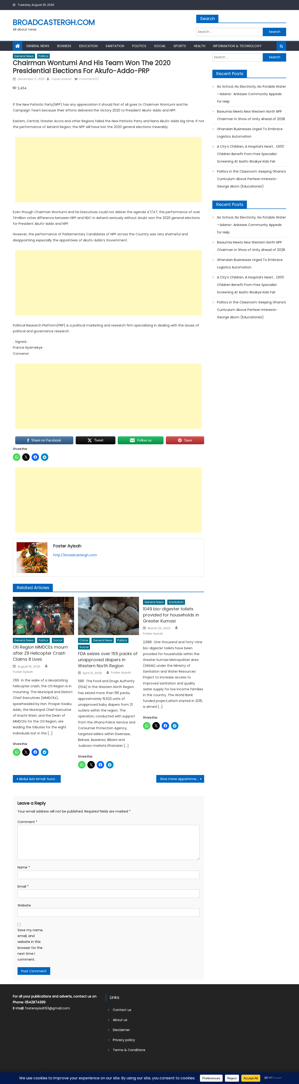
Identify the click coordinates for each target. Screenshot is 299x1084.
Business (64, 46)
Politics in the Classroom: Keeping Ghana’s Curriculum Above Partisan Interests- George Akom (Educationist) (251, 179)
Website (24, 905)
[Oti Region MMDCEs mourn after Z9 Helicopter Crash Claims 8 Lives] (43, 616)
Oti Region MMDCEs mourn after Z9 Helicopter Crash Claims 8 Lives (40, 653)
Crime (83, 640)
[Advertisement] (108, 169)
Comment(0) (89, 79)
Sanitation (115, 46)
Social (160, 46)
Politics (139, 46)
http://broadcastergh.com (75, 555)
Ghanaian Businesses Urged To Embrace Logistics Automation (250, 133)
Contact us (122, 1010)
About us (120, 1020)
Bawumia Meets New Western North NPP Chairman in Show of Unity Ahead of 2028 (251, 115)
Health (199, 46)
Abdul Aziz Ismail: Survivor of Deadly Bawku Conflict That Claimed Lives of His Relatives (40, 779)
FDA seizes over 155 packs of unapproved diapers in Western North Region (108, 660)
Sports (180, 46)
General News (37, 46)
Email (23, 886)
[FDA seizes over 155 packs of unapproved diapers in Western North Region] (108, 616)
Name (24, 867)
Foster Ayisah (61, 79)
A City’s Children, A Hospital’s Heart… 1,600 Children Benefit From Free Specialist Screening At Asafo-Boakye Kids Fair (250, 154)
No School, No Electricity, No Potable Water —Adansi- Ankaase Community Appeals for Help (251, 94)
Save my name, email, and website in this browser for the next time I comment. (30, 945)
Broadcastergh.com (54, 22)
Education (88, 46)
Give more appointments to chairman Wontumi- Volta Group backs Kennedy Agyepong (182, 779)
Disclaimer (121, 1030)
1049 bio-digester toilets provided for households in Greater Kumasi (171, 615)
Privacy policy (124, 1040)
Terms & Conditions (129, 1050)
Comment (27, 822)
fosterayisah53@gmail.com (47, 1008)
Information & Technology (237, 46)
